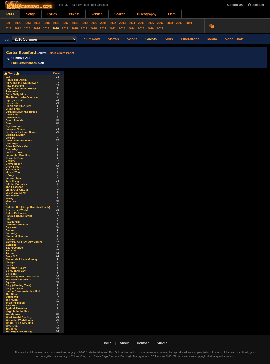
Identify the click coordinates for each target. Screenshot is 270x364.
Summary (92, 39)
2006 (151, 22)
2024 (131, 28)
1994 (37, 22)
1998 (75, 22)
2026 (150, 28)
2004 (132, 22)
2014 (36, 28)
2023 (122, 28)
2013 (27, 28)
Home (107, 343)
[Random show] (212, 26)
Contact (143, 343)
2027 (160, 28)
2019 (84, 28)
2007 (160, 22)
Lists (172, 14)
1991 (8, 22)
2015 (46, 28)
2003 (122, 22)
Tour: (6, 39)
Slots (169, 39)
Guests (74, 14)
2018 (74, 28)
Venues (97, 14)
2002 (113, 22)
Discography (146, 14)
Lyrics (52, 14)
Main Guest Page (61, 52)
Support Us (235, 4)
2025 (141, 28)
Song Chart (234, 39)
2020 (93, 28)
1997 (65, 22)
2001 (103, 22)
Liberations (190, 39)
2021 (103, 28)
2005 (141, 22)
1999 (84, 22)
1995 (46, 22)
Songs (31, 14)
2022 (112, 28)
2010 (189, 22)
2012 (18, 28)
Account (258, 4)
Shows (113, 39)
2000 (94, 22)
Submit (162, 343)
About (124, 343)
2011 (8, 28)
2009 (179, 22)
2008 (170, 22)
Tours (10, 14)
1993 (27, 22)
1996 (56, 22)
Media (212, 39)
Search (119, 14)
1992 (18, 22)
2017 (65, 28)
